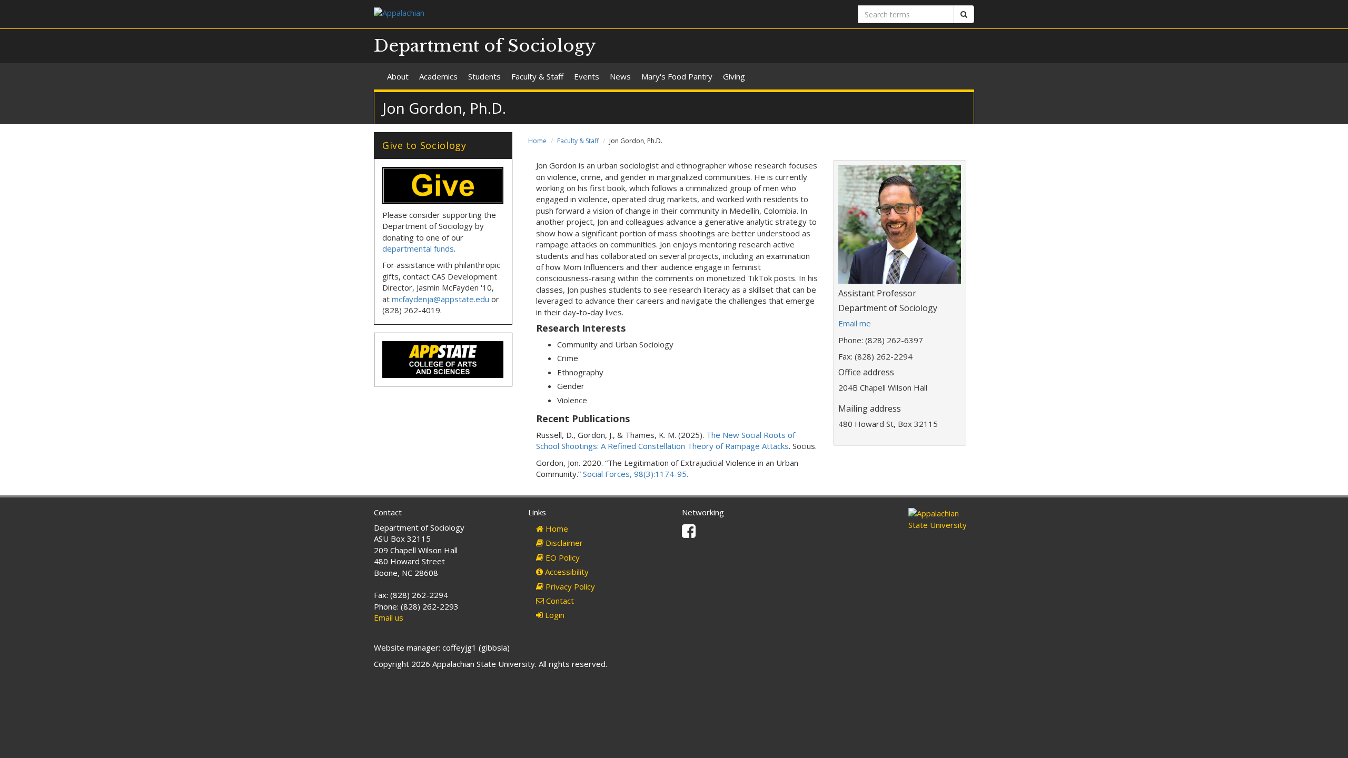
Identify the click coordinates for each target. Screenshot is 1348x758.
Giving (734, 76)
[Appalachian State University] (520, 14)
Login (553, 615)
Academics (438, 76)
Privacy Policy (569, 586)
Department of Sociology (485, 45)
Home (537, 140)
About (398, 76)
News (620, 76)
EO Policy (561, 557)
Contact (559, 600)
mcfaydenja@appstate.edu (440, 299)
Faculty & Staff (537, 76)
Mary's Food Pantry (676, 76)
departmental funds (418, 248)
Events (586, 76)
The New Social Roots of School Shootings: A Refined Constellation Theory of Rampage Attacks (665, 440)
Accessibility (566, 571)
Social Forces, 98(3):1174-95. (634, 473)
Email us (388, 617)
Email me (854, 323)
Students (484, 76)
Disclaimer (563, 542)
